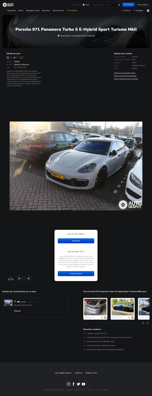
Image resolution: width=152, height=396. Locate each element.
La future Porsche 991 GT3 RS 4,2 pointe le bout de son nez (109, 337)
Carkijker (17, 61)
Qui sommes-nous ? (63, 373)
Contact (79, 373)
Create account (76, 273)
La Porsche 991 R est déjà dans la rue (100, 341)
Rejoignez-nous (33, 11)
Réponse (17, 311)
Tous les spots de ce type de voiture (126, 79)
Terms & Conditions (76, 390)
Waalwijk (17, 64)
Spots (87, 5)
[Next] (147, 323)
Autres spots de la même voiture (124, 73)
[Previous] (143, 323)
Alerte (127, 11)
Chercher (129, 5)
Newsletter (91, 373)
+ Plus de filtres (142, 5)
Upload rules (58, 11)
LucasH (23, 302)
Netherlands (25, 64)
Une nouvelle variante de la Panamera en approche (105, 349)
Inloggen (139, 11)
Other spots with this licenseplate (125, 76)
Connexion (76, 241)
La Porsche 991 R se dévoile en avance (101, 345)
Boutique (46, 11)
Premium (72, 11)
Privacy (91, 390)
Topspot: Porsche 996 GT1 (97, 333)
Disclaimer (102, 390)
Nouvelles (76, 5)
